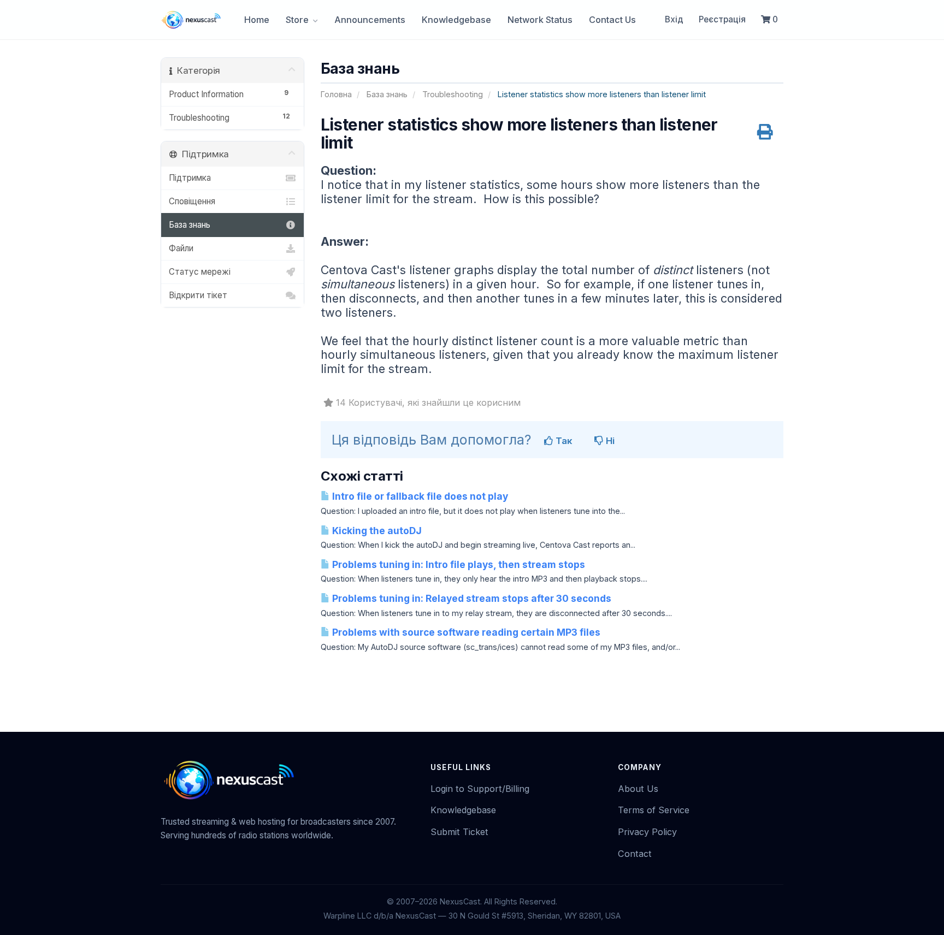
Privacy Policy (647, 831)
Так (562, 440)
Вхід (674, 19)
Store (298, 19)
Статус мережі (200, 272)
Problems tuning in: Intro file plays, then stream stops (457, 564)
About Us (638, 788)
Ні (609, 440)
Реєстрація (722, 19)
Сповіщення (192, 201)
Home (256, 19)
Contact (635, 853)
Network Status (540, 19)
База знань (387, 94)
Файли (181, 248)
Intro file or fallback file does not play (419, 496)
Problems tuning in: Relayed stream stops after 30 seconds (470, 598)
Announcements (369, 19)
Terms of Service (653, 809)
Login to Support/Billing (479, 788)
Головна (336, 94)
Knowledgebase (456, 19)
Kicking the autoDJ (376, 530)
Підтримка (190, 178)
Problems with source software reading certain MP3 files (465, 632)
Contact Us (612, 19)
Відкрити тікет (198, 295)
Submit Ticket (459, 831)
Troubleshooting (452, 94)
